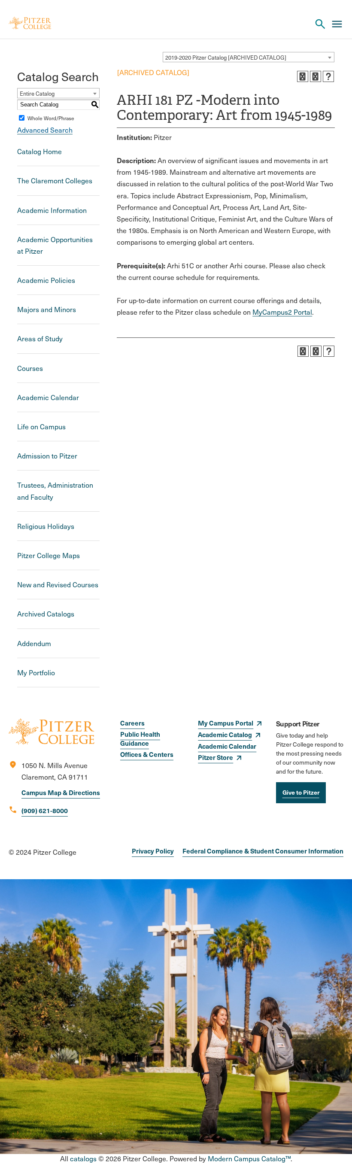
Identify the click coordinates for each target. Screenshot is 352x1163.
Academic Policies (46, 280)
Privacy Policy (153, 850)
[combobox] (248, 57)
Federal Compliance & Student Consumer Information (262, 850)
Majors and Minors (46, 309)
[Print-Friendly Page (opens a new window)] (315, 76)
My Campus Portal (225, 722)
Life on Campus (41, 426)
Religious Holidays (45, 526)
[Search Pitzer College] (320, 24)
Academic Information (52, 210)
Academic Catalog (225, 734)
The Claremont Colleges (54, 180)
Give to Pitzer (300, 792)
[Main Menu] (337, 24)
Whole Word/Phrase (50, 118)
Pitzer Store (215, 757)
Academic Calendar (48, 397)
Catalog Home (39, 151)
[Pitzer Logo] (30, 23)
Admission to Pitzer (47, 455)
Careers (132, 722)
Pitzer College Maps (48, 555)
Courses (30, 368)
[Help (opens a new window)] (328, 76)
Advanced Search (45, 129)
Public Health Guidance (140, 738)
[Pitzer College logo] (51, 742)
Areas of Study (40, 338)
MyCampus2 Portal (282, 311)
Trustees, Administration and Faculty (55, 490)
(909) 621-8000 (44, 810)
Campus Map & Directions (60, 792)
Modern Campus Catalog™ (249, 1158)
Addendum (34, 643)
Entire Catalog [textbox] (37, 93)
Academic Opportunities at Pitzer (55, 245)
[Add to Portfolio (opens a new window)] (302, 76)
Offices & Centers (146, 754)
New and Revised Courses (57, 584)
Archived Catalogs (45, 613)
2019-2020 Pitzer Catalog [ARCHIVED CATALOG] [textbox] (225, 57)
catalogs (83, 1158)
